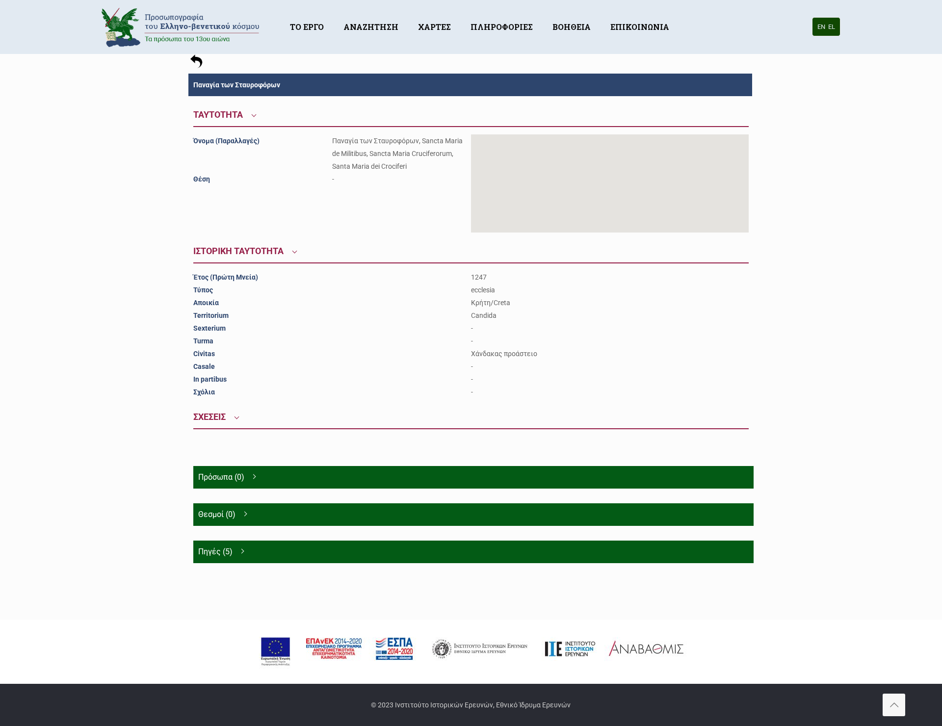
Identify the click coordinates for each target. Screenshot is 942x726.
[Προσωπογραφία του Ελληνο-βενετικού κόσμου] (182, 27)
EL (831, 26)
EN (821, 26)
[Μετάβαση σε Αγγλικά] (689, 12)
